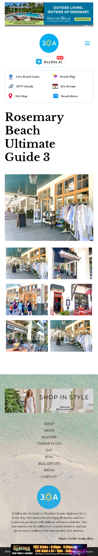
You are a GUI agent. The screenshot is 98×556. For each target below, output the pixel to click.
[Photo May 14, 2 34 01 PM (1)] (27, 300)
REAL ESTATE (49, 464)
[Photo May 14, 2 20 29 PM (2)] (71, 336)
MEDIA (49, 470)
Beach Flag (67, 76)
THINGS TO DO (49, 444)
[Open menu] (87, 43)
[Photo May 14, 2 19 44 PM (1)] (27, 336)
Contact (49, 477)
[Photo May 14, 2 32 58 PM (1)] (71, 263)
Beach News (69, 96)
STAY (49, 457)
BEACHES (49, 437)
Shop (49, 424)
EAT (49, 450)
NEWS (49, 431)
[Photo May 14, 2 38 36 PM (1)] (71, 300)
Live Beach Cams (27, 76)
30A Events (68, 86)
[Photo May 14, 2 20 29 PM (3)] (27, 263)
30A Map (21, 96)
